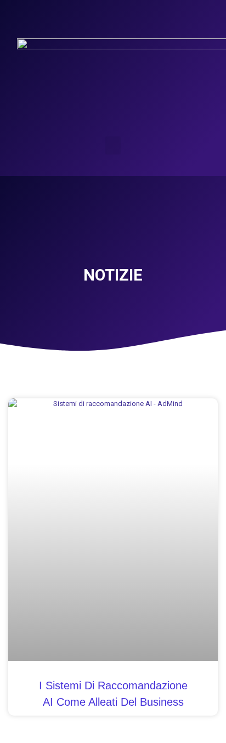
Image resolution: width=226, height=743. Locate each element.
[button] (113, 145)
